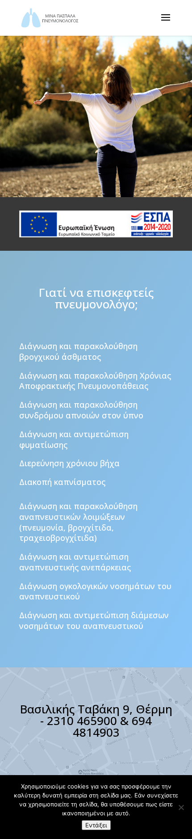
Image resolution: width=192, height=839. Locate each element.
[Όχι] (180, 807)
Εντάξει (96, 825)
